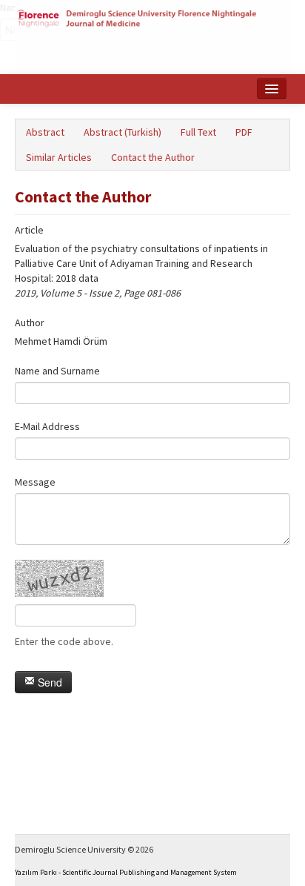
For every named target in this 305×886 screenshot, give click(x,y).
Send (48, 682)
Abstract (45, 132)
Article (29, 230)
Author (29, 322)
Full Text (198, 132)
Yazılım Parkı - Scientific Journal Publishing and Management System (126, 872)
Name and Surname (57, 370)
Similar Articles (59, 157)
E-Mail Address (47, 426)
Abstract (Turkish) (122, 132)
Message (35, 482)
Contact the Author (153, 157)
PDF (243, 132)
